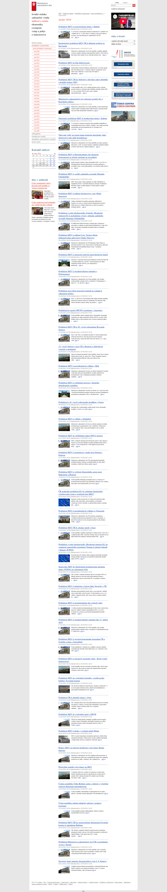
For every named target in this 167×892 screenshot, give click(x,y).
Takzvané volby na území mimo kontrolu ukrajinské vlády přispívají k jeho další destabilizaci (82, 136)
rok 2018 (36, 75)
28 (47, 165)
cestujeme (37, 27)
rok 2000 (36, 128)
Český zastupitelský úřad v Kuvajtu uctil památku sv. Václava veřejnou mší (41, 185)
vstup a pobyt (38, 31)
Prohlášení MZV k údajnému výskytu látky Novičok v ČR (83, 586)
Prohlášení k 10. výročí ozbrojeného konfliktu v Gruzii (81, 402)
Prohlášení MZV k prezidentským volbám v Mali (79, 366)
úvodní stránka (39, 14)
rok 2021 (36, 66)
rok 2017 (36, 78)
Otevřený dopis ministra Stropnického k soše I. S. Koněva (82, 861)
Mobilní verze (63, 884)
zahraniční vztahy (40, 17)
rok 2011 (36, 95)
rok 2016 (36, 81)
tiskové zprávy (37, 43)
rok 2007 (36, 107)
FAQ (44, 882)
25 (37, 165)
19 (40, 163)
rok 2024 (36, 57)
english (125, 2)
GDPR (50, 884)
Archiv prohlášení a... (97, 13)
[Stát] (123, 41)
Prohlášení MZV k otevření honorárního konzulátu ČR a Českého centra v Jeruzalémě (82, 640)
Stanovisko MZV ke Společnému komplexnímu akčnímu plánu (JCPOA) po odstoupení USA (82, 568)
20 (44, 163)
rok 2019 (36, 72)
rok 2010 (36, 98)
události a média (40, 21)
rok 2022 (36, 63)
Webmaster (127, 882)
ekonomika (37, 24)
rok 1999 (36, 131)
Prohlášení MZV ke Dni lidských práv (74, 62)
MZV (60, 13)
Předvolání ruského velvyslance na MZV (75, 767)
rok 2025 (36, 54)
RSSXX (71, 884)
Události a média (68, 13)
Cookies (56, 884)
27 (44, 165)
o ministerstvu (39, 34)
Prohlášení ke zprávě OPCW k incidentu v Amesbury (80, 310)
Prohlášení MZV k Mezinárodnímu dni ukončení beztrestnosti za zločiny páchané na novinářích (79, 156)
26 (40, 165)
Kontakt (40, 882)
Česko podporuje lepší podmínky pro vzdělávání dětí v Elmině (43, 203)
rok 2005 (36, 113)
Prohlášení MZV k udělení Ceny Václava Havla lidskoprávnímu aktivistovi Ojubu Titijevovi (78, 236)
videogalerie (36, 134)
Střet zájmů (73, 882)
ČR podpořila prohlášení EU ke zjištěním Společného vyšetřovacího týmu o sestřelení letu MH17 (81, 492)
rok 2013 (36, 90)
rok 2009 (36, 101)
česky (117, 2)
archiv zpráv (36, 142)
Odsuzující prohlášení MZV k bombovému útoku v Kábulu (83, 118)
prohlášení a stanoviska (40, 45)
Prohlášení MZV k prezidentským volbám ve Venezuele (81, 510)
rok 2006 (36, 110)
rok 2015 (36, 84)
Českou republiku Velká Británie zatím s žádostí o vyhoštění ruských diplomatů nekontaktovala (83, 785)
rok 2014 (36, 87)
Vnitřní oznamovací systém (39, 884)
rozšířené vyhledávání (118, 9)
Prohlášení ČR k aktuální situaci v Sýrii (75, 697)
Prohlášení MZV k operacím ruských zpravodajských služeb (83, 254)
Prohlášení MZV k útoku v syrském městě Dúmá (79, 731)
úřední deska (65, 882)
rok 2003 (36, 119)
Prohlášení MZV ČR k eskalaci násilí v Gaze (77, 527)
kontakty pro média (38, 136)
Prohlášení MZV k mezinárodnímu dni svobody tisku (80, 602)
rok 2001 (36, 125)
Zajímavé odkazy (82, 882)
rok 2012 (36, 92)
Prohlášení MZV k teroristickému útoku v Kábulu (79, 26)
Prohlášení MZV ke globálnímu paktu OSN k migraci (81, 435)
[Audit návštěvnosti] (83, 891)
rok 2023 (36, 60)
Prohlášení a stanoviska (82, 13)
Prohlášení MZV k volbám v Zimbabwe (75, 418)
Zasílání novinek (93, 882)
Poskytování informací (53, 882)
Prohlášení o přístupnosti (106, 882)
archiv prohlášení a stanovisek (42, 48)
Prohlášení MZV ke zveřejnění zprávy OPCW (77, 714)
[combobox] (122, 5)
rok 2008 (36, 104)
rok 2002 (36, 122)
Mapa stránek (118, 882)
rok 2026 (36, 51)
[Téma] (123, 44)
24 (33, 165)
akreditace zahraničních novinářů (44, 139)
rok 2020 (36, 69)
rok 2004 (36, 116)
